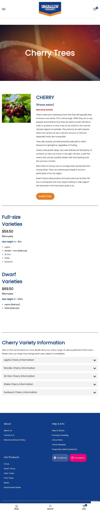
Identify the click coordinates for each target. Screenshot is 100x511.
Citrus (6, 464)
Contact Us (9, 435)
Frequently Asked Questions (64, 449)
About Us (8, 430)
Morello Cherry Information (19, 368)
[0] (94, 9)
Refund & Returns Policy (15, 440)
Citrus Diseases (59, 444)
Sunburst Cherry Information (20, 392)
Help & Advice (58, 430)
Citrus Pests (57, 440)
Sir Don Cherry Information (19, 376)
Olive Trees (9, 473)
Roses (6, 482)
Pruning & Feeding (60, 435)
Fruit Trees (8, 478)
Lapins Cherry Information (19, 359)
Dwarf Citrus (9, 468)
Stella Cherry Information (18, 384)
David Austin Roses (12, 487)
